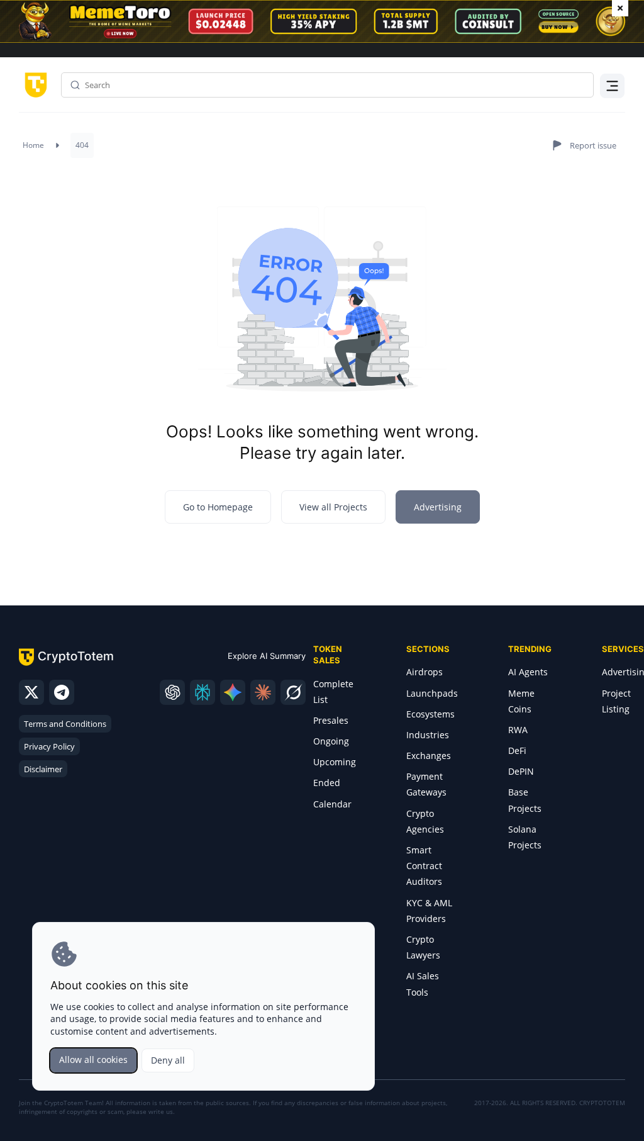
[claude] (262, 692)
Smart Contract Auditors (424, 865)
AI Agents (528, 672)
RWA (518, 730)
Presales (330, 720)
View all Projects (333, 507)
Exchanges (428, 756)
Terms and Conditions (65, 723)
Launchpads (432, 693)
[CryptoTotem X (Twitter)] (31, 692)
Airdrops (424, 672)
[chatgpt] (172, 692)
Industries (427, 735)
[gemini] (232, 692)
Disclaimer (43, 769)
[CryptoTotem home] (33, 84)
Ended (326, 783)
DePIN (521, 771)
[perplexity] (202, 692)
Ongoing (331, 741)
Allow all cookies (93, 1059)
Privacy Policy (49, 746)
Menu (609, 84)
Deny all (168, 1060)
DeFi (517, 750)
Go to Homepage (218, 507)
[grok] (293, 692)
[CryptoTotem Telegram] (61, 692)
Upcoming (334, 762)
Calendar (332, 804)
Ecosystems (430, 714)
